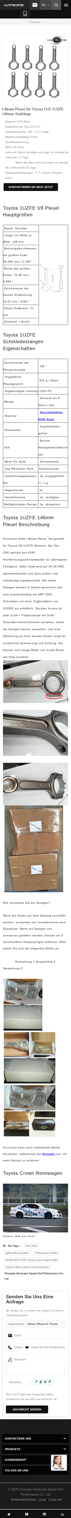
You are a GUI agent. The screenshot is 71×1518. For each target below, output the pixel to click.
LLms (42, 1499)
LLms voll (55, 1499)
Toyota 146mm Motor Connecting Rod (27, 1267)
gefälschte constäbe (17, 1252)
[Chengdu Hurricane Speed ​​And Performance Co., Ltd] (14, 5)
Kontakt (49, 1154)
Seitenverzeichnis (23, 1499)
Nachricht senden (27, 1409)
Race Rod (31, 1245)
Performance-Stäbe (46, 1252)
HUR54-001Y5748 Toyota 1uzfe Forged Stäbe (32, 1260)
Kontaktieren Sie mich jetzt (31, 187)
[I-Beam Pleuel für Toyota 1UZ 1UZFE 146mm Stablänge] (35, 67)
